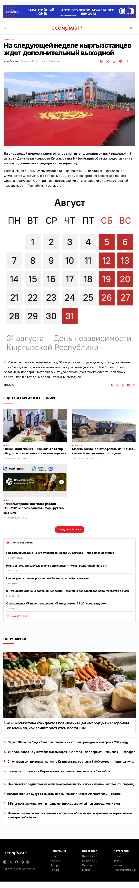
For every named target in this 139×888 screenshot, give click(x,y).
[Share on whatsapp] (113, 61)
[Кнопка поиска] (131, 28)
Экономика (88, 865)
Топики (55, 869)
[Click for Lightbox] (69, 275)
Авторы (55, 865)
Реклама (56, 860)
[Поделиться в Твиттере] (107, 61)
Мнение (118, 865)
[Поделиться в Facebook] (101, 61)
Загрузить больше (69, 529)
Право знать (89, 860)
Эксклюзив (88, 856)
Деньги (118, 856)
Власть (118, 860)
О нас (54, 856)
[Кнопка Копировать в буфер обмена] (125, 61)
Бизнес (86, 869)
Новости (9, 39)
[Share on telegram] (120, 61)
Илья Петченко (11, 61)
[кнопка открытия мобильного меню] (5, 28)
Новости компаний (125, 869)
